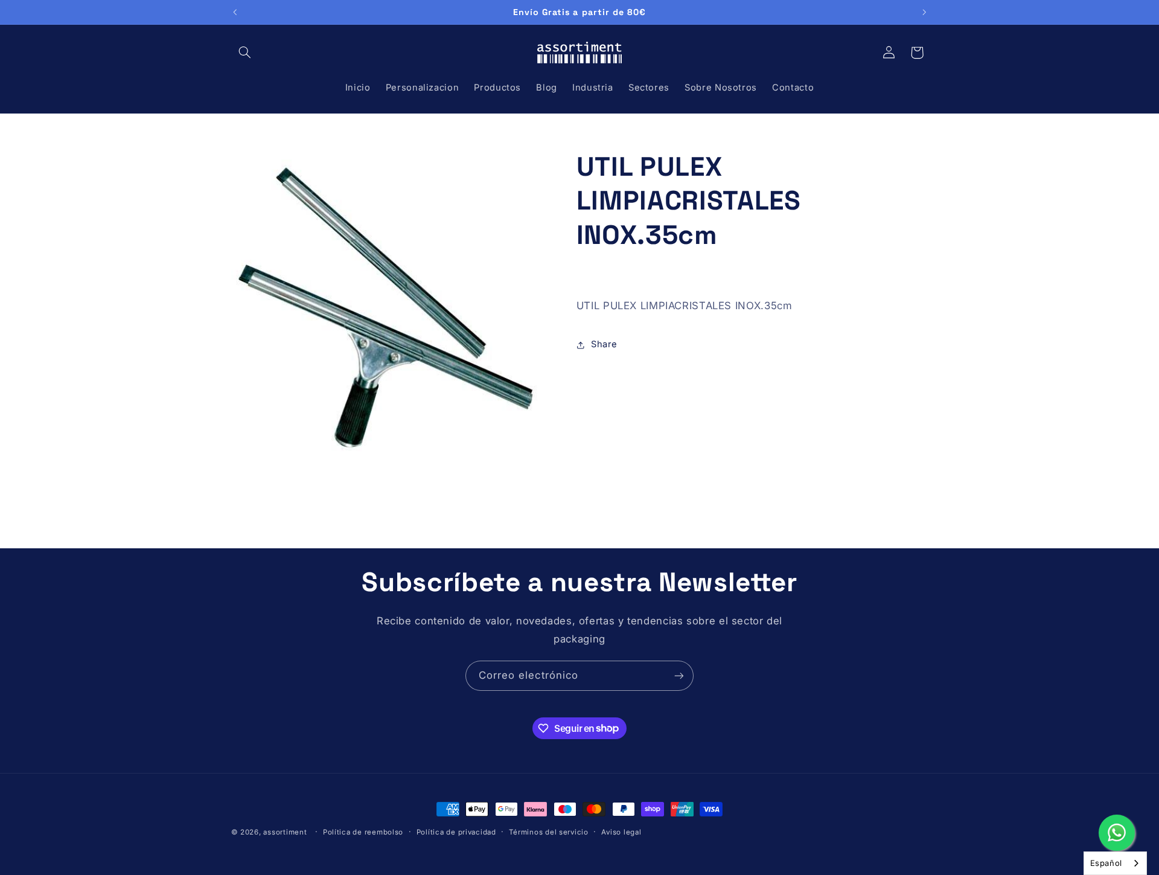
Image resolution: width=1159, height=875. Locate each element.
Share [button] (604, 344)
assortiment (285, 832)
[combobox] (1115, 863)
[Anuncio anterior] (235, 12)
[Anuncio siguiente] (924, 12)
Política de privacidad (456, 832)
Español (1106, 863)
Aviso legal (621, 832)
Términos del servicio (548, 832)
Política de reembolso (363, 832)
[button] (245, 52)
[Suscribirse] (679, 675)
